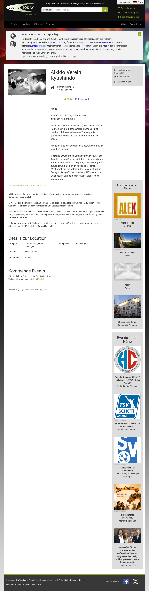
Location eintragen (129, 12)
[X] (136, 581)
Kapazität (12, 251)
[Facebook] (126, 581)
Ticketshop (51, 24)
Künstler (38, 24)
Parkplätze (64, 243)
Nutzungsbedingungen (47, 580)
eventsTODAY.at (84, 42)
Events (13, 24)
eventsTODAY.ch (109, 42)
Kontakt (82, 580)
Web (69, 99)
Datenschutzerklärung (67, 580)
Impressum (10, 580)
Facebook (83, 99)
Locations (25, 24)
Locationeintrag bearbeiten (122, 71)
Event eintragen (127, 8)
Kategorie (12, 243)
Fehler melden (122, 76)
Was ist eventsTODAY (26, 580)
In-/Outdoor (13, 257)
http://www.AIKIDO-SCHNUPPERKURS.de (27, 185)
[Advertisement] (127, 133)
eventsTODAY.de (57, 42)
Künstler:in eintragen (129, 17)
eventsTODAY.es (37, 46)
